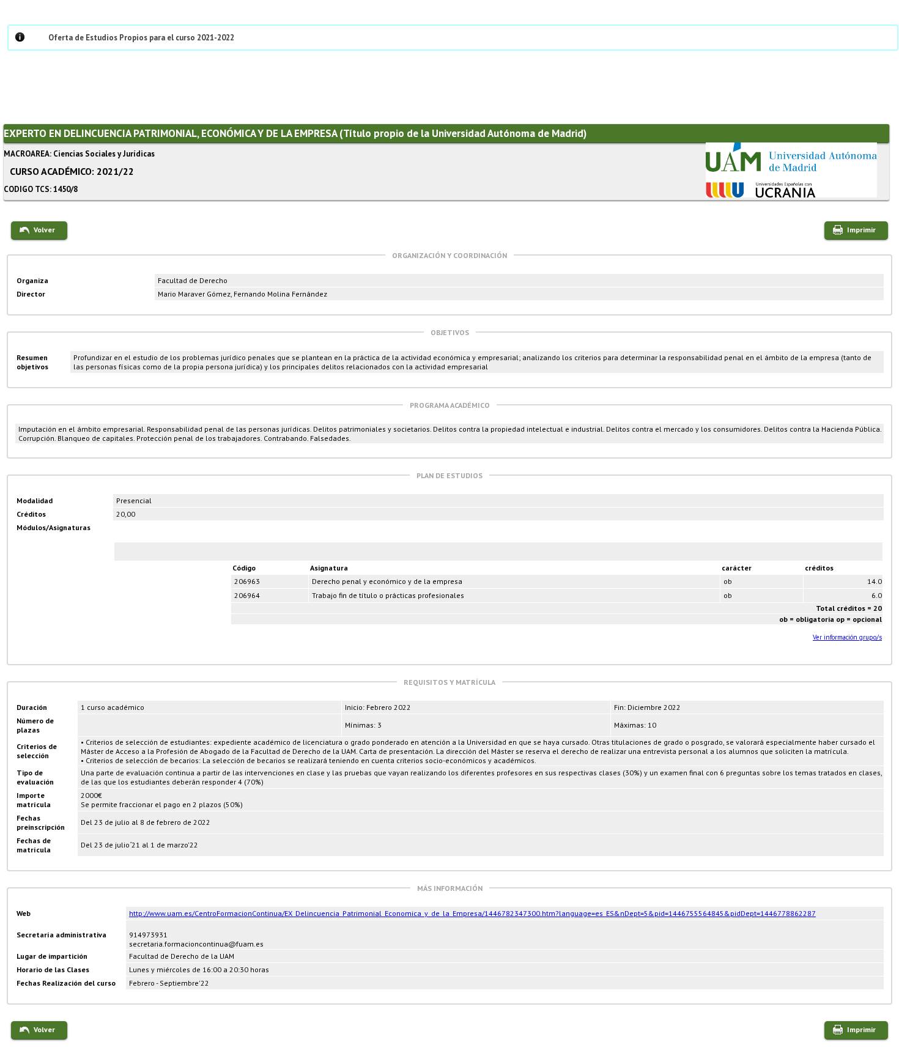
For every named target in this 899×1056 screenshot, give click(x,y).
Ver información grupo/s (847, 637)
